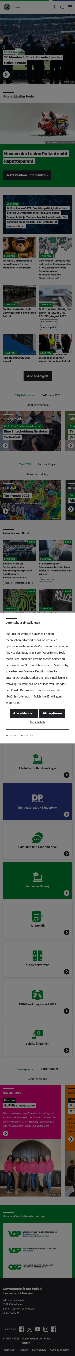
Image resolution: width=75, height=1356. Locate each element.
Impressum (12, 735)
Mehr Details (37, 722)
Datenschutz (26, 735)
